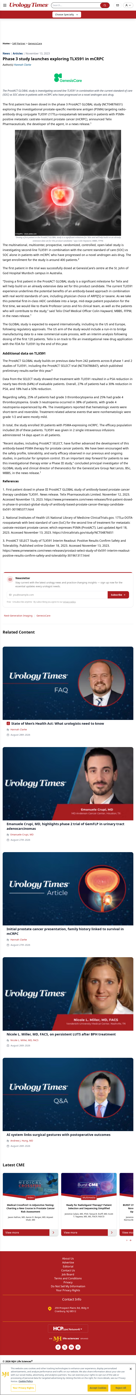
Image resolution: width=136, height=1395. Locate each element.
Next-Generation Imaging (18, 615)
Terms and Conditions (68, 1278)
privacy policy (69, 601)
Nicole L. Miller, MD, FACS (24, 1040)
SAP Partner (18, 43)
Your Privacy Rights (68, 1290)
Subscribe (116, 594)
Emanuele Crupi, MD (22, 834)
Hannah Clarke (18, 729)
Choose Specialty (64, 14)
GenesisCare (43, 615)
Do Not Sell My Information (68, 1286)
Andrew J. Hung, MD (21, 1140)
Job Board (68, 1274)
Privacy (68, 1282)
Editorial (68, 1266)
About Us (68, 1258)
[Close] (130, 1368)
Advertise (68, 1262)
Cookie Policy (26, 1381)
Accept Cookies (98, 1387)
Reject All (121, 1387)
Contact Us (68, 1270)
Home (6, 43)
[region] (68, 1379)
